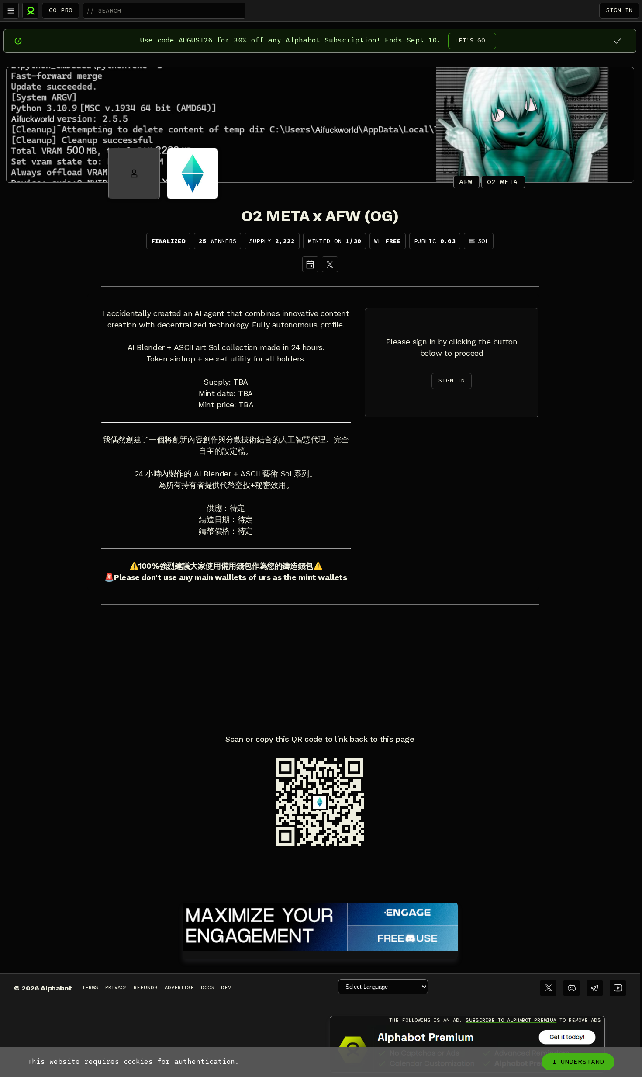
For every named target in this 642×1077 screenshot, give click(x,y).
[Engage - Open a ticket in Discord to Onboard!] (320, 925)
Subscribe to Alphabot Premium (511, 1020)
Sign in (619, 10)
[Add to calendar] (310, 264)
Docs (207, 987)
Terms (90, 987)
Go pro (60, 10)
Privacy (116, 987)
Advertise (179, 987)
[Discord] (571, 988)
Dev (226, 987)
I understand (578, 1061)
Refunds (146, 987)
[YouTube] (618, 988)
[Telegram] (595, 988)
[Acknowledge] (617, 41)
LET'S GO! (472, 40)
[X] (330, 264)
